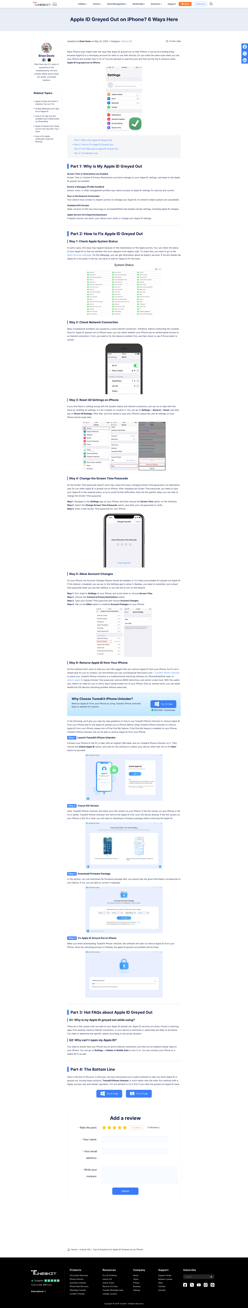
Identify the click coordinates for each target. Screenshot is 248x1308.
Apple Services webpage (79, 255)
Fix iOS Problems (110, 1275)
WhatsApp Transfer (78, 1290)
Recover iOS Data (110, 1286)
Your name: (89, 1139)
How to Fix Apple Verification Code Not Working (44, 139)
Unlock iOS (126, 41)
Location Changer (77, 1294)
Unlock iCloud (108, 1283)
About (135, 1275)
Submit (125, 1191)
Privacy (136, 1283)
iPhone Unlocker (76, 1279)
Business (137, 1286)
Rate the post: (87, 1127)
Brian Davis (85, 41)
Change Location (110, 1294)
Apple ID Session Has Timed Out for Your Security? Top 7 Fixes (47, 129)
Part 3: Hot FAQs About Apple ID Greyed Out (96, 148)
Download (200, 4)
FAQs (160, 1283)
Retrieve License (165, 1279)
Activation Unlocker (78, 1283)
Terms (135, 1279)
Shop (186, 4)
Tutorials (161, 1286)
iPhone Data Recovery (79, 1286)
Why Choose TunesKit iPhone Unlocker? (102, 699)
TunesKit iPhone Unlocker (167, 672)
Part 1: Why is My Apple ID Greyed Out (93, 140)
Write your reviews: (90, 1173)
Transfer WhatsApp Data (113, 1290)
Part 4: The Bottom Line (86, 153)
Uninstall (161, 1290)
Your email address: (89, 1154)
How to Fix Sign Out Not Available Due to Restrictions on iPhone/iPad (47, 119)
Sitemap (136, 1290)
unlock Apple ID (75, 680)
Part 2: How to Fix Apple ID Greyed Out (93, 144)
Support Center (164, 1275)
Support (172, 4)
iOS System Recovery (79, 1275)
